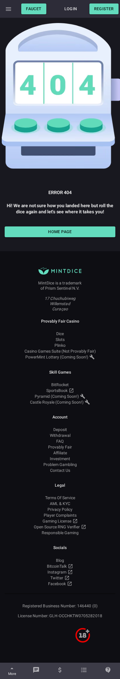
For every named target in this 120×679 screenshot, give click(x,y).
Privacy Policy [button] (60, 509)
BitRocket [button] (60, 384)
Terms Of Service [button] (60, 497)
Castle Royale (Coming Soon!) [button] (57, 402)
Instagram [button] (56, 572)
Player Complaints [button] (60, 515)
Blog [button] (60, 560)
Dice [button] (60, 333)
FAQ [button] (60, 441)
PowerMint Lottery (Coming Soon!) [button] (56, 357)
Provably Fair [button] (60, 447)
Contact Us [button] (60, 470)
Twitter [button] (56, 578)
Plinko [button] (60, 345)
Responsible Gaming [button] (60, 532)
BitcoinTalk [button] (57, 566)
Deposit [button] (60, 429)
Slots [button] (60, 339)
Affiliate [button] (60, 453)
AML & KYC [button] (60, 503)
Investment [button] (60, 458)
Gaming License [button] (57, 521)
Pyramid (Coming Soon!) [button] (57, 396)
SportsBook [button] (57, 390)
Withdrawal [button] (60, 435)
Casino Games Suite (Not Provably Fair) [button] (60, 351)
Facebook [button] (57, 583)
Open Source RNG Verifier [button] (57, 527)
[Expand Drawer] (8, 9)
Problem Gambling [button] (60, 464)
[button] (33, 8)
